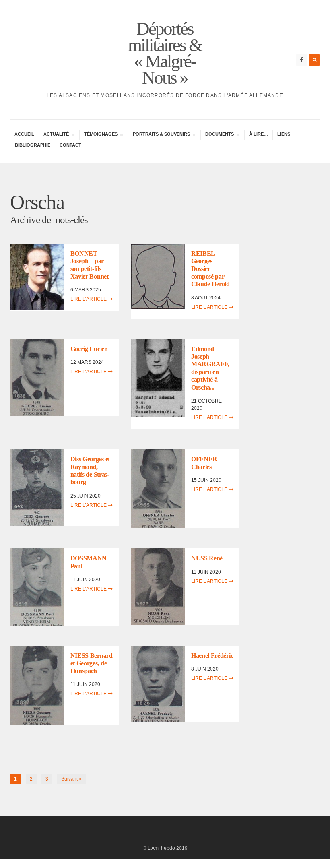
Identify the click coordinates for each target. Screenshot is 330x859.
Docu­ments (219, 135)
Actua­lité (56, 135)
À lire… (258, 134)
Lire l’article (89, 299)
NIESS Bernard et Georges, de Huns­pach (91, 663)
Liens (283, 134)
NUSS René (207, 558)
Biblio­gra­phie (32, 144)
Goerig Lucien (89, 348)
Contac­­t (70, 144)
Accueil (24, 134)
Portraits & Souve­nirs (161, 135)
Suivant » (71, 779)
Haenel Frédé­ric (212, 655)
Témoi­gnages (101, 135)
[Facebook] (301, 60)
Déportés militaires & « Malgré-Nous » (165, 53)
